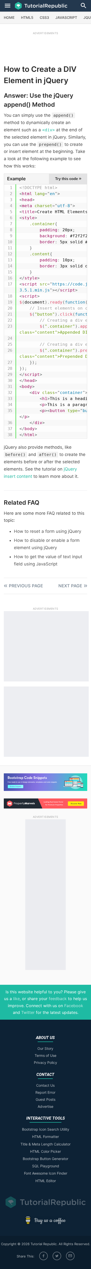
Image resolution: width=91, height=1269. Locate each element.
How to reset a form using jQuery (47, 531)
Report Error (45, 1092)
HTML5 (27, 17)
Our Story (45, 1048)
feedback (58, 998)
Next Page (70, 585)
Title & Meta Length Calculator (45, 1144)
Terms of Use (45, 1055)
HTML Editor (45, 1181)
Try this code (68, 178)
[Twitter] (57, 1256)
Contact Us (45, 1085)
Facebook (73, 1005)
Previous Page (26, 585)
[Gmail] (70, 1256)
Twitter (28, 1012)
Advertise (45, 1106)
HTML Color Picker (45, 1151)
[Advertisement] (45, 47)
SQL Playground (45, 1166)
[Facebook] (43, 1256)
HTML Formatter (45, 1136)
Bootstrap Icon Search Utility (45, 1129)
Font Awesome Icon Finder (45, 1173)
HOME (9, 17)
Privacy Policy (45, 1062)
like (16, 998)
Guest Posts (45, 1099)
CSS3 (44, 17)
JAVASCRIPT (66, 17)
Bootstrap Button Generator (45, 1159)
